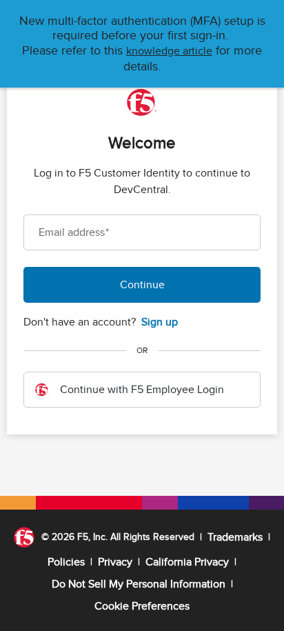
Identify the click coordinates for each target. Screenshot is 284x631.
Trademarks (235, 537)
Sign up (159, 322)
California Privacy (187, 562)
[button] (169, 51)
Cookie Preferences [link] (142, 606)
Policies (66, 562)
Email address (74, 232)
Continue (142, 285)
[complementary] (142, 606)
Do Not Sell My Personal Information (138, 584)
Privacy (115, 562)
